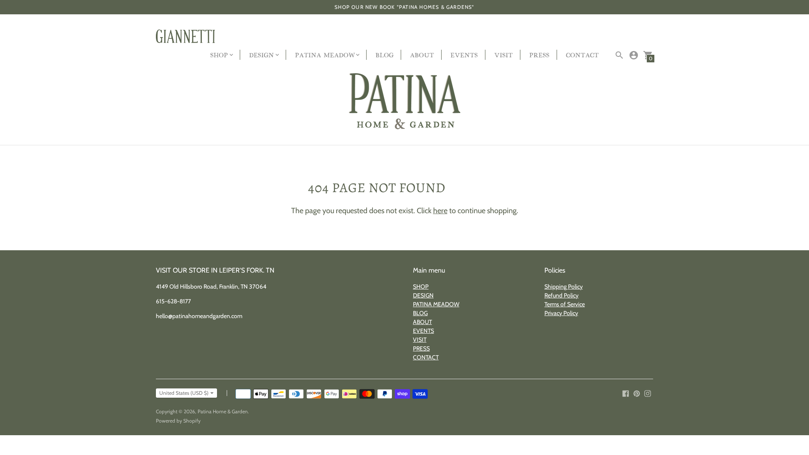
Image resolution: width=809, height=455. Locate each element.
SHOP (421, 286)
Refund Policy (561, 295)
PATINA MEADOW (436, 304)
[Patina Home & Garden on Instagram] (647, 393)
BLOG (384, 55)
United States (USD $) (184, 393)
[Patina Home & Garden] (404, 101)
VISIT (503, 55)
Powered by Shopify (178, 421)
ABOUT (422, 55)
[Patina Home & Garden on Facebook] (625, 393)
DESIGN (423, 295)
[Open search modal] (619, 55)
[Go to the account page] (634, 55)
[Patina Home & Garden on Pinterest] (636, 393)
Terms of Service (564, 304)
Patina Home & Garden (223, 411)
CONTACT (582, 55)
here (440, 210)
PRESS (539, 55)
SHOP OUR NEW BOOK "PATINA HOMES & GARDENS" (404, 7)
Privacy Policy (561, 313)
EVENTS (464, 55)
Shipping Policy (563, 286)
